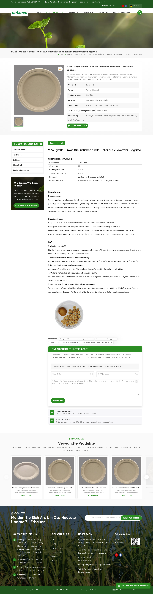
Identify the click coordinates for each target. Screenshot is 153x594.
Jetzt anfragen (78, 126)
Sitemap (84, 590)
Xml (91, 590)
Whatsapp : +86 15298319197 (29, 575)
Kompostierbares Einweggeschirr (106, 339)
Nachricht (103, 12)
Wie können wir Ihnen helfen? (26, 184)
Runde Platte (72, 54)
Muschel (55, 561)
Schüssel (17, 160)
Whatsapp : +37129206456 (28, 578)
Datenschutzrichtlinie (103, 590)
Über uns (72, 12)
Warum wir (88, 12)
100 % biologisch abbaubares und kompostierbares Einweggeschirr (92, 551)
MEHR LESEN (26, 496)
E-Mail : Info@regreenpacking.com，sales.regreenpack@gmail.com (76, 2)
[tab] (56, 143)
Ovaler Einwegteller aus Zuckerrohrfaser (26, 488)
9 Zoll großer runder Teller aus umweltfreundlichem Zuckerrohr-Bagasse (90, 366)
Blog (54, 544)
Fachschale (57, 552)
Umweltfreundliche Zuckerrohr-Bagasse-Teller (64, 342)
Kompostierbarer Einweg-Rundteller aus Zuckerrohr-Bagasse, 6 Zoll (60, 488)
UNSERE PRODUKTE (54, 12)
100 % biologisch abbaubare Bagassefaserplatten (97, 342)
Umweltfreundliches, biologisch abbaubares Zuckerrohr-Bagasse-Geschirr (93, 543)
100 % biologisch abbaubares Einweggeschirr (90, 570)
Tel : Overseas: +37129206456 (29, 563)
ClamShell (17, 165)
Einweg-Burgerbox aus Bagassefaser (94, 565)
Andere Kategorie (21, 170)
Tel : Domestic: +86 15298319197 (27, 2)
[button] (146, 477)
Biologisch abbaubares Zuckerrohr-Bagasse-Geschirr (76, 339)
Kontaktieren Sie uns (122, 12)
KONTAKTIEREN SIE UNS (25, 205)
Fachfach (17, 155)
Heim (39, 12)
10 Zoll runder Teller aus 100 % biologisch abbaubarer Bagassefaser (126, 488)
